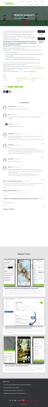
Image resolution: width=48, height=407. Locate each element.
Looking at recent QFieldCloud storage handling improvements (18, 328)
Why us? (23, 1)
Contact (31, 4)
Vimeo (18, 400)
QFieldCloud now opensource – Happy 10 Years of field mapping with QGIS (23, 79)
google (10, 34)
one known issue (20, 38)
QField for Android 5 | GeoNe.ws (10, 190)
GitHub (10, 400)
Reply (43, 122)
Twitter (12, 400)
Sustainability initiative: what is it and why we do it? (15, 393)
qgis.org (6, 88)
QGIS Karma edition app (18, 69)
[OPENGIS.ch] (9, 3)
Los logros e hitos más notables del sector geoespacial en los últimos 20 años (20, 198)
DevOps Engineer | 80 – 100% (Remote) (11, 387)
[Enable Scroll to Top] (45, 404)
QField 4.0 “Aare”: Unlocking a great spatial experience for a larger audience (21, 288)
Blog (26, 4)
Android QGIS (10, 86)
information (34, 66)
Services (29, 1)
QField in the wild (6, 77)
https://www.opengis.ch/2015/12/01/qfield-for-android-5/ (16, 193)
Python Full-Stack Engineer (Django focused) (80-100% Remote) (17, 384)
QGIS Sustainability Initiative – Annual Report (13, 390)
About (36, 1)
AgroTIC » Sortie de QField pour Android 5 (12, 181)
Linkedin (20, 400)
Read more (11, 332)
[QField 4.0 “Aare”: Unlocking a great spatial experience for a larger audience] (24, 272)
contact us (21, 71)
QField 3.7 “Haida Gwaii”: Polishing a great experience (16, 366)
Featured (16, 86)
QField (42, 1)
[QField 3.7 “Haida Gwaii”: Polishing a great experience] (24, 349)
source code (42, 66)
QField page (33, 68)
